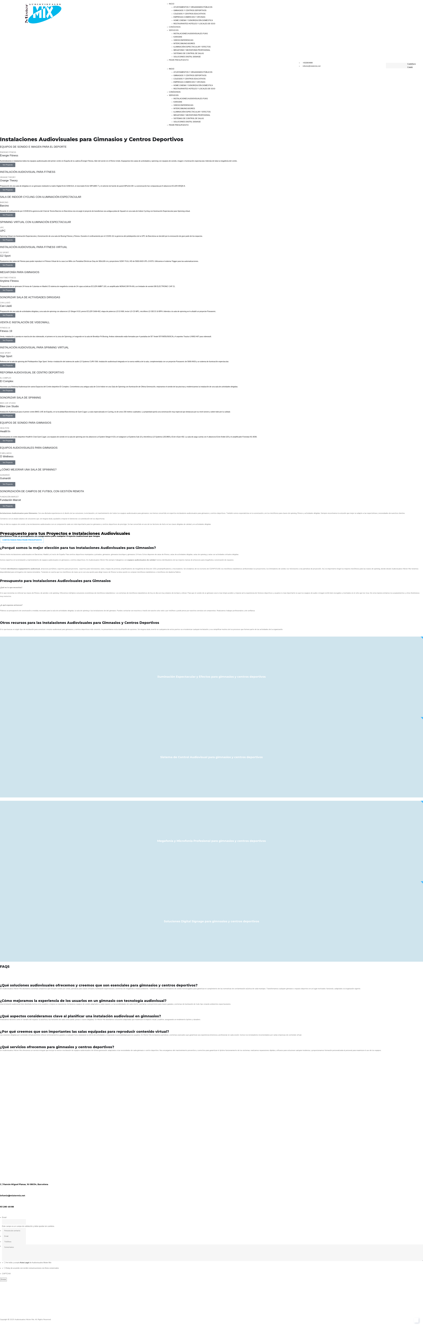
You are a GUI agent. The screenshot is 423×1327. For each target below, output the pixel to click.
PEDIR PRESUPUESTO (178, 60)
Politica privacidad (214, 1316)
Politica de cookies (237, 1316)
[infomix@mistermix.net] (3, 1190)
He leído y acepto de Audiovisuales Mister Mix (28, 1263)
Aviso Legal (24, 1263)
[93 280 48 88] (3, 1202)
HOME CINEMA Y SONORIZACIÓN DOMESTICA (193, 20)
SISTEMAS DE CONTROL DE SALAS (188, 53)
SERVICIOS (174, 30)
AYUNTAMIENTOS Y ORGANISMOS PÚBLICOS (192, 7)
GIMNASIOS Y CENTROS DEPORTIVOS (189, 10)
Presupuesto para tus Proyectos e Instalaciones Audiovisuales (65, 533)
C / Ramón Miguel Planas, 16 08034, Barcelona (24, 1184)
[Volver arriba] (416, 1320)
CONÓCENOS (175, 27)
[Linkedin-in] (3, 1307)
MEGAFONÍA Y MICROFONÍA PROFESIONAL (191, 50)
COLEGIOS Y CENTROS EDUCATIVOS (189, 14)
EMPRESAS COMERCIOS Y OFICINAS (189, 17)
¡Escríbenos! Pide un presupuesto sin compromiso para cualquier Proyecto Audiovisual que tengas (50, 536)
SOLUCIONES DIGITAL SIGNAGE (187, 57)
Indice (179, 1316)
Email (4, 1217)
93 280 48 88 (7, 1207)
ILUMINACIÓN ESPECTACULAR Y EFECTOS (192, 47)
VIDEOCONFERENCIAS (183, 40)
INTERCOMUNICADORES (184, 43)
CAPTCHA (6, 1274)
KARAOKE (177, 37)
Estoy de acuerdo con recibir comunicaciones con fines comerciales (32, 1268)
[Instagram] (3, 1294)
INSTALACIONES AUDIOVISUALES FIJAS (190, 33)
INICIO (171, 4)
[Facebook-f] (3, 1287)
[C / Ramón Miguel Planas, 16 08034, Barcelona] (3, 1179)
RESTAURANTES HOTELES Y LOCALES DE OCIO (194, 24)
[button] (191, 65)
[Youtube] (3, 1301)
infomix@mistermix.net (12, 1195)
